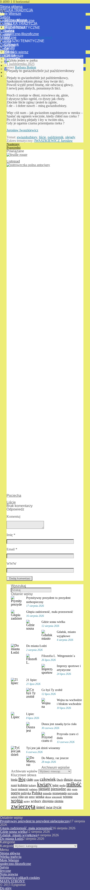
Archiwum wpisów (24, 771)
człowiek (48, 779)
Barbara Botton (25, 67)
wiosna (68, 796)
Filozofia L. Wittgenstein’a (58, 656)
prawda (47, 793)
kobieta (23, 785)
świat (49, 807)
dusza (68, 779)
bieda (14, 779)
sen (26, 796)
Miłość (9, 51)
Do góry (6, 888)
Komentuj (13, 516)
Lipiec (30, 714)
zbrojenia (48, 801)
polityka (26, 793)
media (62, 785)
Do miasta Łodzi (36, 646)
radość (14, 797)
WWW (11, 563)
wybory (36, 801)
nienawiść (23, 789)
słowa (48, 797)
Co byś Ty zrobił (52, 690)
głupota (77, 780)
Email (12, 549)
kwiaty (44, 784)
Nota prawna (9, 874)
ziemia (58, 801)
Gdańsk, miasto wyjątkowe (19, 835)
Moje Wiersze (10, 13)
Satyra (5, 17)
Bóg (22, 779)
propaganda (59, 793)
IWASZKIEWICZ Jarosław (53, 141)
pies (69, 789)
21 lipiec (31, 680)
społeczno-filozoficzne (21, 34)
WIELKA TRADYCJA (16, 10)
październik (56, 137)
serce (32, 796)
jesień (14, 785)
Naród (14, 789)
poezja (15, 793)
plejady (70, 137)
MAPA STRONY (12, 881)
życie (57, 807)
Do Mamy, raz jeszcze (55, 758)
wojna (17, 800)
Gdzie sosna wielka (53, 622)
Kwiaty (9, 48)
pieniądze (58, 789)
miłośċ (73, 784)
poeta (74, 789)
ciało (29, 779)
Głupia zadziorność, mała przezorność (49, 611)
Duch (60, 779)
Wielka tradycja (10, 857)
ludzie (55, 785)
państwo (33, 789)
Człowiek (11, 44)
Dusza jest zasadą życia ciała (59, 724)
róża (21, 796)
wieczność (57, 797)
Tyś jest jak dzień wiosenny (43, 748)
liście (42, 137)
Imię (11, 535)
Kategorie (7, 846)
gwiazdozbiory (27, 137)
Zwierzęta (12, 58)
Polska (37, 793)
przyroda (73, 793)
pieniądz (44, 789)
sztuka (40, 796)
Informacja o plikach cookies (20, 878)
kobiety (32, 785)
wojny (27, 801)
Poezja (9, 55)
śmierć (40, 807)
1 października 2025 (21, 64)
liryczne (10, 37)
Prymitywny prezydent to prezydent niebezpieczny (35, 821)
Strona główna (11, 7)
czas (36, 779)
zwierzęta (23, 806)
